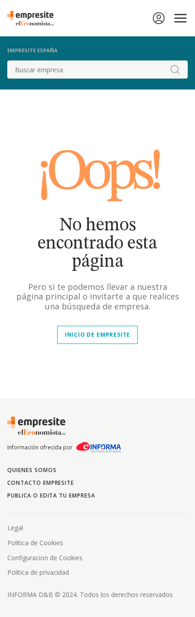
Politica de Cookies (35, 542)
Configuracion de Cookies (45, 557)
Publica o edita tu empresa (51, 495)
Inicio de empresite (97, 334)
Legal (15, 527)
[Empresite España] (34, 18)
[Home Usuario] (158, 18)
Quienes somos (31, 470)
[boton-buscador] (175, 69)
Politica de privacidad (38, 572)
